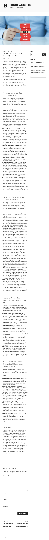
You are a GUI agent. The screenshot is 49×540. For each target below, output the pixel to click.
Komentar (6, 475)
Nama (5, 493)
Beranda (5, 13)
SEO (6, 459)
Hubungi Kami (12, 13)
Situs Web (5, 506)
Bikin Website (20, 5)
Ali (12, 51)
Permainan (19, 13)
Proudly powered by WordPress (9, 537)
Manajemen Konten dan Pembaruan (37, 70)
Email (5, 499)
